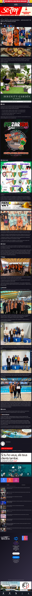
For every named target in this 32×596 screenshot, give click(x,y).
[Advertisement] (11, 571)
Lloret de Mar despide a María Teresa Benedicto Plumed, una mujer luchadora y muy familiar (18, 514)
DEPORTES (2, 18)
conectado (10, 450)
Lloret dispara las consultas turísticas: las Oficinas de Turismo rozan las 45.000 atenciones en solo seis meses (19, 510)
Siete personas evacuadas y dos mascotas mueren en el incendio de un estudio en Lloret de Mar (18, 487)
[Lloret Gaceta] (16, 4)
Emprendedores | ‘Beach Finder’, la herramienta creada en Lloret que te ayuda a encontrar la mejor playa (18, 492)
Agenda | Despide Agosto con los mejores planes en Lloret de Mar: (14, 496)
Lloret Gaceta (4, 23)
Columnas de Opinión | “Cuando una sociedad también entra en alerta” (15, 505)
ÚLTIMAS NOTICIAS (6, 18)
